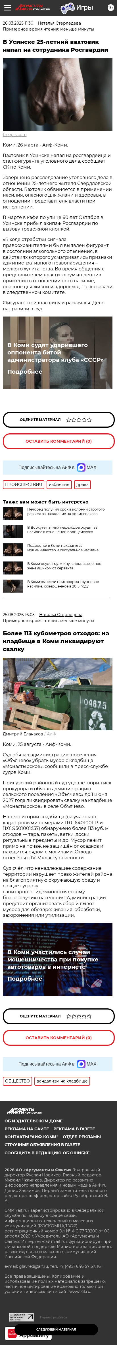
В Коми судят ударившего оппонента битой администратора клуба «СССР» (55, 352)
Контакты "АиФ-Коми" (31, 1136)
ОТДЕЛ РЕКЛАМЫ (82, 1136)
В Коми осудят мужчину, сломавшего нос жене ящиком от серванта (64, 565)
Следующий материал (56, 1329)
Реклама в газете (74, 1128)
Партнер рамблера (53, 1317)
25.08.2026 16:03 (19, 614)
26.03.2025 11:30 (18, 23)
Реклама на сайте (27, 1128)
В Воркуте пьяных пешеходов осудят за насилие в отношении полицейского (62, 529)
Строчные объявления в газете (42, 1144)
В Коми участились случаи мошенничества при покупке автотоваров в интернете (53, 959)
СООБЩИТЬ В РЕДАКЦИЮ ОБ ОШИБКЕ (47, 1152)
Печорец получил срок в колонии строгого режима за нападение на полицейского (66, 511)
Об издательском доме (33, 1121)
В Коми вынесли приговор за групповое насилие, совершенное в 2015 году (63, 584)
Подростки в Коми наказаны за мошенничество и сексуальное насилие (63, 547)
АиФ (51, 734)
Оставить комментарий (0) (59, 441)
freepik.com (15, 134)
